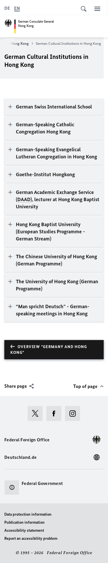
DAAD (24, 199)
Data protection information (28, 514)
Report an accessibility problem (30, 538)
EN (17, 8)
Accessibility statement (24, 530)
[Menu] (97, 8)
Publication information (24, 522)
